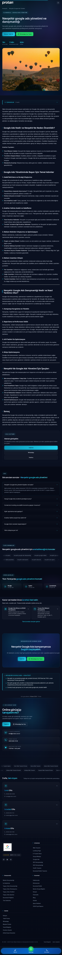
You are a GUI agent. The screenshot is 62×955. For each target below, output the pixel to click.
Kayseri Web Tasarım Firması (23, 770)
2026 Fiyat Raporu (38, 906)
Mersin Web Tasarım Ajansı (25, 766)
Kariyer (35, 892)
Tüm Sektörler (7, 900)
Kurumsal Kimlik (37, 886)
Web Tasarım (36, 848)
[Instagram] (3, 859)
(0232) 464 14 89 (10, 794)
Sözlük (35, 900)
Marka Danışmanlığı (8, 880)
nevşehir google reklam (33, 555)
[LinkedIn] (7, 859)
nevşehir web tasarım (28, 559)
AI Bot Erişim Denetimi (9, 933)
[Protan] (8, 2)
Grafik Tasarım (37, 868)
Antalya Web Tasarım (7, 770)
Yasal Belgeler (7, 927)
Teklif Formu (6, 918)
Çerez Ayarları (56, 942)
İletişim (5, 915)
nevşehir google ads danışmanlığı (14, 555)
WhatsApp (31, 452)
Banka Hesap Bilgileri (39, 889)
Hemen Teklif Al (8, 34)
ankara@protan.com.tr (11, 834)
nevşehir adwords (41, 559)
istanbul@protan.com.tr (12, 815)
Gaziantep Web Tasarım (40, 770)
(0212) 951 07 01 (10, 813)
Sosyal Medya (37, 856)
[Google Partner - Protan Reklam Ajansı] (7, 847)
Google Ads (36, 859)
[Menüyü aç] (58, 2)
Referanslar (36, 883)
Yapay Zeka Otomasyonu (10, 889)
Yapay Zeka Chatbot (8, 892)
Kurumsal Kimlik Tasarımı (40, 871)
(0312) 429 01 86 (10, 832)
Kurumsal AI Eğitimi (8, 897)
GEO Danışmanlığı (38, 865)
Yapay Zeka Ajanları (8, 894)
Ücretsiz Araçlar (7, 930)
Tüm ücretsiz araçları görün (31, 621)
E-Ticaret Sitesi (37, 853)
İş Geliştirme (6, 883)
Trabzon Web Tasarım (9, 766)
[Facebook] (10, 859)
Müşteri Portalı (7, 924)
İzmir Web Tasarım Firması (42, 766)
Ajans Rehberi (37, 903)
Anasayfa (4, 8)
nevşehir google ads (48, 555)
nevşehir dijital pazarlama (12, 559)
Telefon (31, 457)
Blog (34, 897)
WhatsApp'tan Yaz (20, 724)
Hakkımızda (36, 880)
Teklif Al (31, 447)
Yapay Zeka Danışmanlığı (10, 886)
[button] (46, 843)
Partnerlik (35, 894)
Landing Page (37, 850)
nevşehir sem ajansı (55, 559)
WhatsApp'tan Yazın (26, 34)
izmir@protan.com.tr (11, 796)
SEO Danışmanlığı (38, 862)
